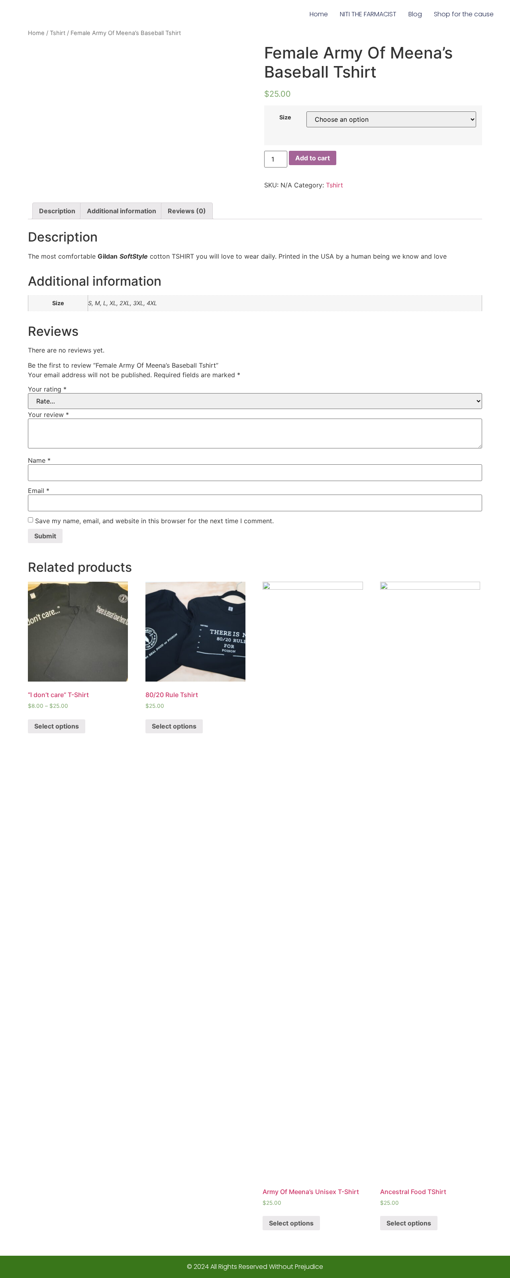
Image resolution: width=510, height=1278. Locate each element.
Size (285, 117)
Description (57, 211)
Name (39, 460)
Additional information (121, 211)
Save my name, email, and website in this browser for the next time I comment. (154, 521)
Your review (48, 414)
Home (319, 14)
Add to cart (312, 158)
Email (38, 490)
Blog (415, 14)
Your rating (47, 389)
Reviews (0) (187, 211)
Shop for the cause (464, 14)
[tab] (57, 211)
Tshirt (57, 33)
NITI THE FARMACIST (368, 14)
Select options (56, 726)
